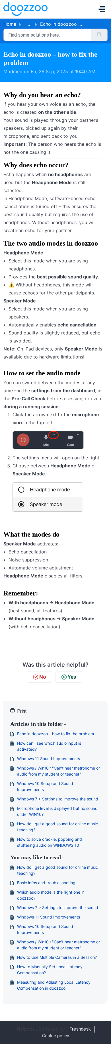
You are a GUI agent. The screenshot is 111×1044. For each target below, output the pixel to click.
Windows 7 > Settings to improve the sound (57, 798)
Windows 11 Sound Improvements (48, 758)
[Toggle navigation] (102, 9)
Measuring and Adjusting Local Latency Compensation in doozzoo (54, 985)
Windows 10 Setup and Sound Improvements (45, 786)
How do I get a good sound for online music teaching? (57, 826)
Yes (72, 677)
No (42, 677)
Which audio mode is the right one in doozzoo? (51, 895)
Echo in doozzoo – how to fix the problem (55, 733)
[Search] (99, 35)
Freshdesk (80, 1029)
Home (9, 24)
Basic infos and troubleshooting (46, 882)
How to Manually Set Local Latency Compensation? (50, 969)
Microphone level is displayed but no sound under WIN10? (57, 811)
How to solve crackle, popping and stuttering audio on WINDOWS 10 (49, 842)
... (28, 24)
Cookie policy (55, 1036)
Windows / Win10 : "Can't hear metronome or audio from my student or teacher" (58, 771)
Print (21, 711)
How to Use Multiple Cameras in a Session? (57, 957)
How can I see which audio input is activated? (49, 746)
